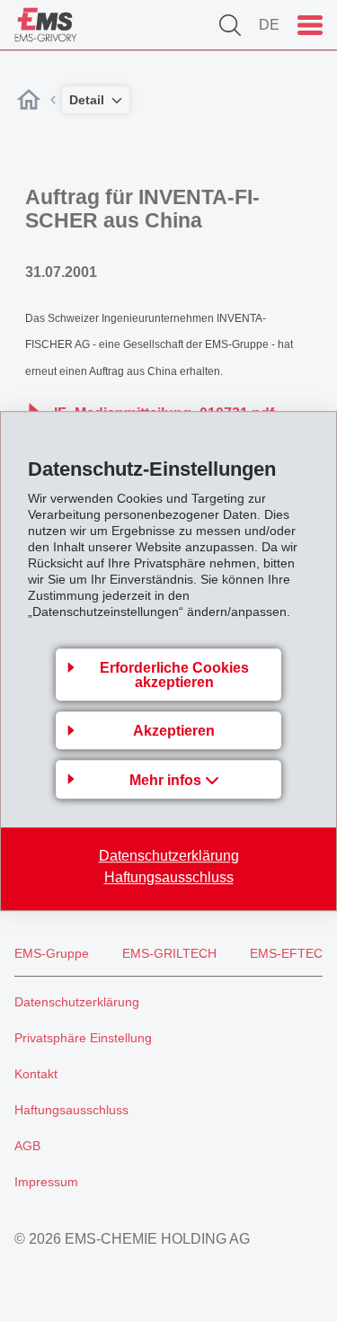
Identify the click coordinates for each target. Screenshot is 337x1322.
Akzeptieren (174, 730)
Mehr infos (167, 780)
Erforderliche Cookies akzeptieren (174, 675)
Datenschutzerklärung (169, 855)
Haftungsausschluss (169, 877)
